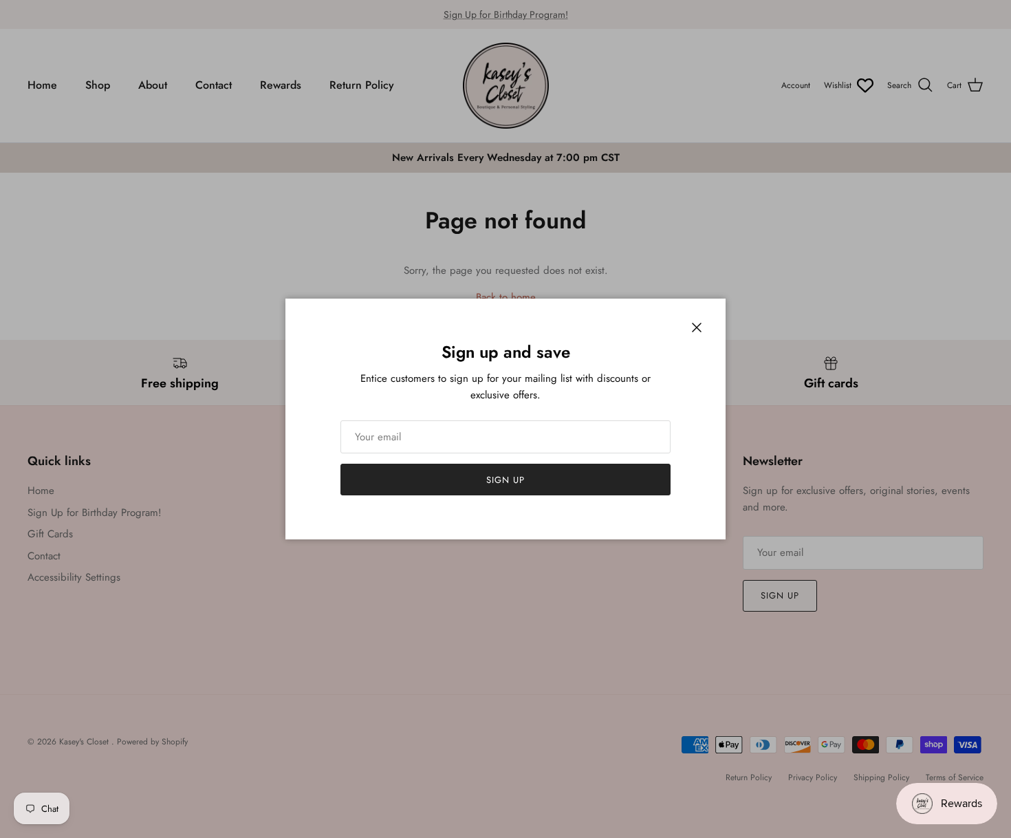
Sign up (505, 479)
